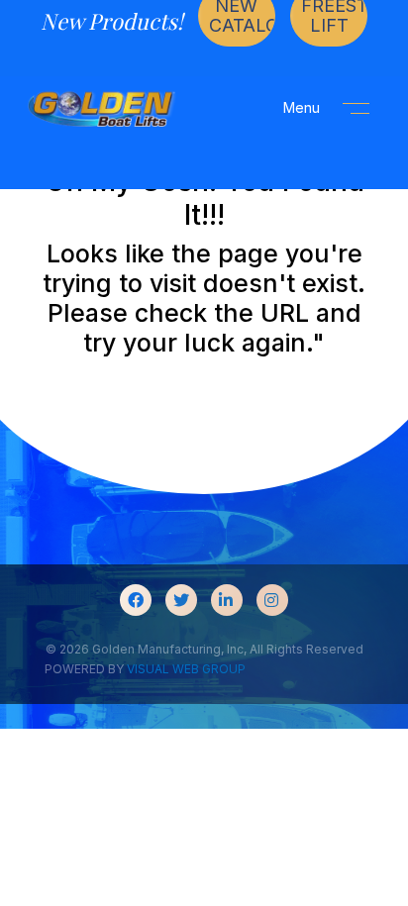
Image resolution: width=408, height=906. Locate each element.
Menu (303, 107)
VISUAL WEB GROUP (186, 668)
